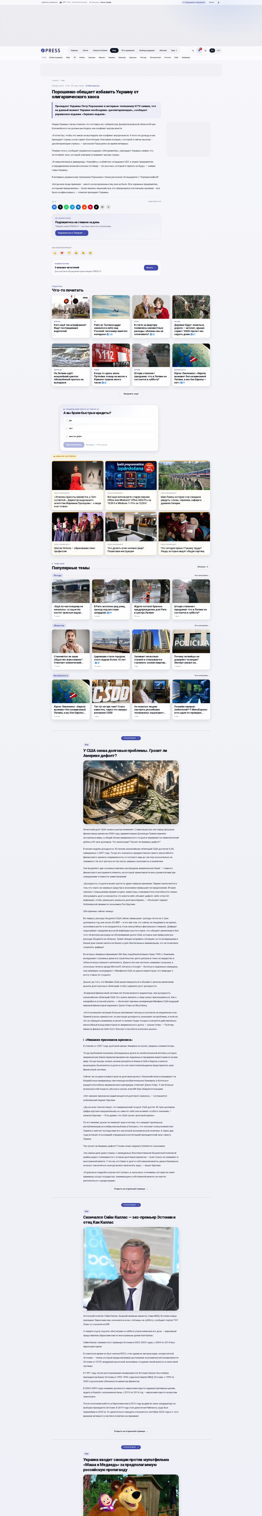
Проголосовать (74, 445)
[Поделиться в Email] (102, 207)
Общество (59, 625)
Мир (114, 50)
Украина (111, 57)
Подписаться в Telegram (72, 233)
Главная (74, 50)
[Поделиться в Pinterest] (90, 207)
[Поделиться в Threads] (96, 207)
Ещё (173, 50)
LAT (218, 50)
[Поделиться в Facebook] (54, 207)
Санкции (91, 57)
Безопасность (61, 676)
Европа (102, 57)
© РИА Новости (92, 86)
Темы (44, 57)
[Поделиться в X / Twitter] (60, 207)
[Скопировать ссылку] (108, 207)
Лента (85, 50)
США (176, 57)
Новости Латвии (100, 50)
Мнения (163, 50)
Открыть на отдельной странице (131, 1189)
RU (212, 50)
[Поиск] (193, 50)
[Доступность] (219, 2)
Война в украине (55, 57)
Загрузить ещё (131, 394)
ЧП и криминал (127, 50)
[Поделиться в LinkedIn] (78, 207)
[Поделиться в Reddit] (84, 207)
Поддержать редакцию (194, 2)
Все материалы (202, 575)
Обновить (202, 567)
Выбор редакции (147, 50)
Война (82, 57)
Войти (211, 2)
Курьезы (132, 57)
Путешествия (155, 57)
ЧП (75, 57)
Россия (168, 57)
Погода (143, 57)
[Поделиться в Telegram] (72, 207)
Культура (122, 57)
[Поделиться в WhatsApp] (66, 207)
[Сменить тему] (205, 50)
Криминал (186, 57)
